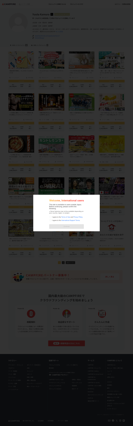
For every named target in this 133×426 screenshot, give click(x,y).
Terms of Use (65, 217)
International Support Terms (70, 220)
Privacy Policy (77, 217)
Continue (67, 226)
